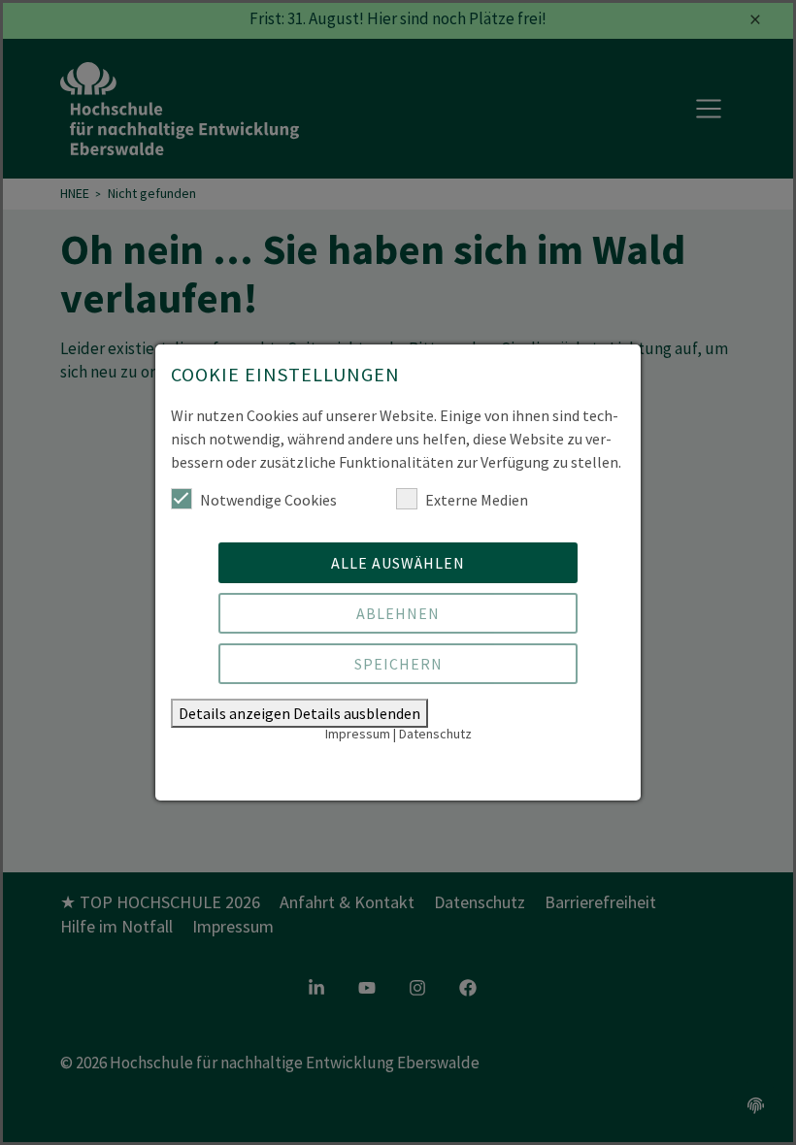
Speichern (398, 663)
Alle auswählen (398, 562)
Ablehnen (398, 613)
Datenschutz (435, 733)
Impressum (357, 733)
